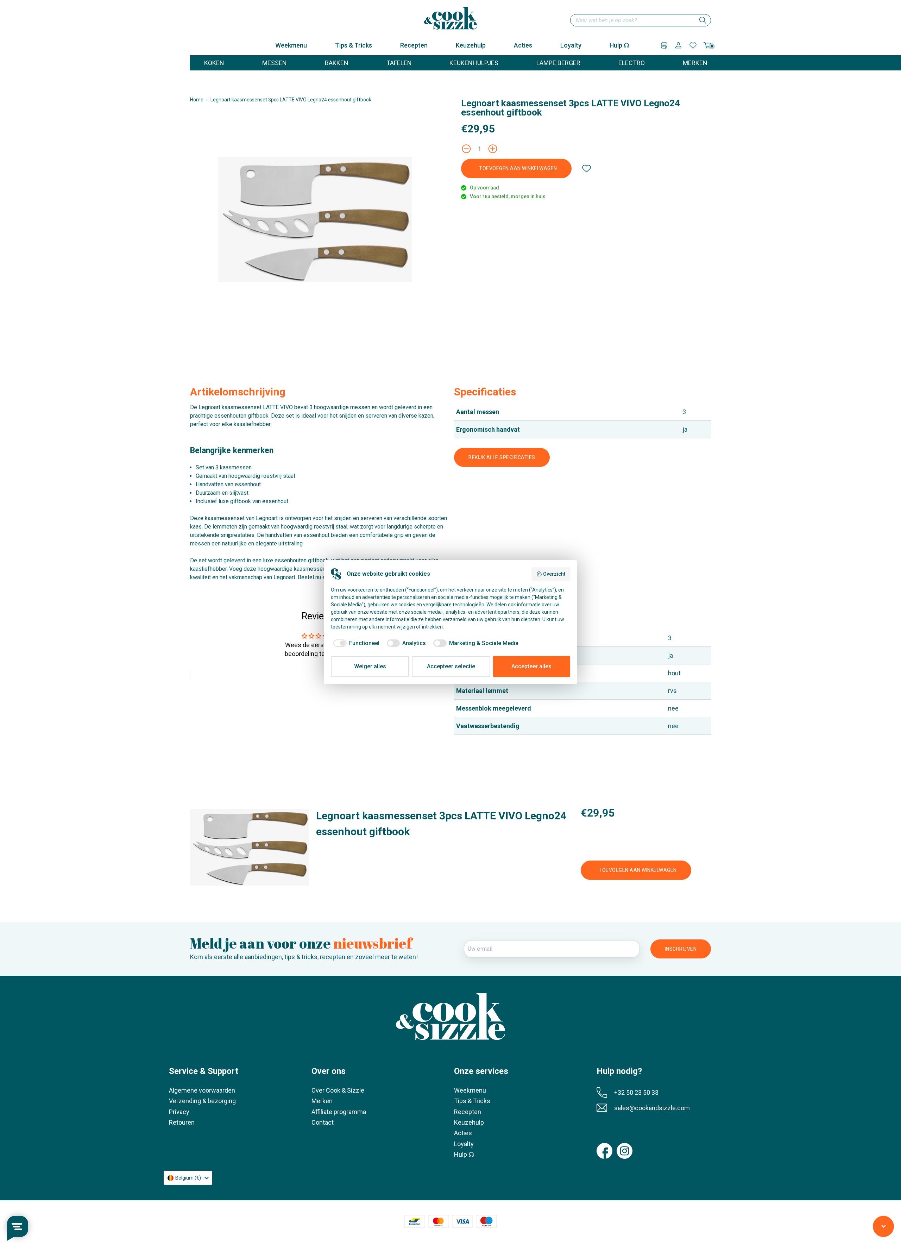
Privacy (179, 1111)
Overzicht (554, 574)
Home (196, 99)
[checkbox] (355, 643)
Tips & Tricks (353, 45)
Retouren (182, 1122)
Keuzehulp (471, 45)
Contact (322, 1122)
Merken (322, 1101)
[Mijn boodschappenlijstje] (664, 45)
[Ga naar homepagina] (450, 18)
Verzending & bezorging (202, 1101)
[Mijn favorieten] (693, 45)
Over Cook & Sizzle (337, 1090)
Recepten (414, 45)
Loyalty (570, 45)
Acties (523, 45)
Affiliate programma (338, 1111)
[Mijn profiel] (678, 45)
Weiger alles (370, 666)
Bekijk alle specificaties (501, 457)
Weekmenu (291, 45)
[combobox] (640, 20)
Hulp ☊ (619, 45)
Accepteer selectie (451, 666)
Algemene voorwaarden (202, 1090)
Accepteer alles (531, 666)
